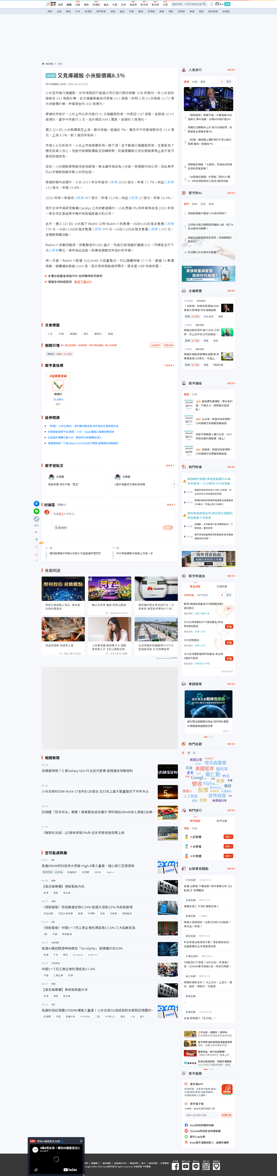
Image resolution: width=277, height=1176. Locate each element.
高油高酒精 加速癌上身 (60, 645)
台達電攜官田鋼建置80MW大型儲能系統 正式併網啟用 (156, 647)
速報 (112, 11)
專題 (192, 11)
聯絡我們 (134, 1163)
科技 (77, 11)
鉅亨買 (144, 4)
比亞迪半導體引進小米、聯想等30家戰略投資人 (75, 437)
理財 (171, 11)
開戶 (229, 608)
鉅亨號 (155, 4)
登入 (222, 4)
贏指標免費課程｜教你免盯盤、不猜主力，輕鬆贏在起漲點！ (214, 405)
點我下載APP (83, 282)
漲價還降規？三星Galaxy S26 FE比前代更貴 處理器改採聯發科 (83, 443)
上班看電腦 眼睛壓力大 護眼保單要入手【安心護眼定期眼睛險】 (109, 647)
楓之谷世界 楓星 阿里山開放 (109, 605)
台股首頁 (155, 345)
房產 (161, 11)
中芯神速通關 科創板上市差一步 (134, 553)
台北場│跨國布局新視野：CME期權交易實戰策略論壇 (214, 421)
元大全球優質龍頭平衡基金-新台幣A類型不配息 (203, 656)
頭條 (49, 11)
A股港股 (49, 63)
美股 (86, 4)
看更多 (169, 465)
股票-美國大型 (202, 613)
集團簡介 (95, 1163)
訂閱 (165, 4)
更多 (229, 81)
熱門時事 (101, 11)
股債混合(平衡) (202, 663)
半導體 (197, 856)
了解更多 (168, 365)
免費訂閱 (226, 1115)
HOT (198, 401)
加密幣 (133, 4)
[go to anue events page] (212, 4)
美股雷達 (201, 301)
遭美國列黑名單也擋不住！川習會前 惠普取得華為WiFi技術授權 (156, 606)
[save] (36, 547)
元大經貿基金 (191, 640)
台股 (77, 4)
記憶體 (197, 837)
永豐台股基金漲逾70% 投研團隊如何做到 (75, 276)
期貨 (140, 11)
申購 (229, 626)
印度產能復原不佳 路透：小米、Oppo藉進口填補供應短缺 (81, 431)
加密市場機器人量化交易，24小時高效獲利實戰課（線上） (214, 436)
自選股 (226, 11)
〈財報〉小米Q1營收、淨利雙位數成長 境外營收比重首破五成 (83, 426)
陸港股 (96, 4)
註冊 (227, 4)
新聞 (69, 4)
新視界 (181, 11)
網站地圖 (153, 1163)
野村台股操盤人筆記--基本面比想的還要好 (63, 606)
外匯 (114, 4)
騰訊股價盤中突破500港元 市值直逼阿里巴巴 (75, 553)
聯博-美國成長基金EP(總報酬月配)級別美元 (203, 606)
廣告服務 (107, 1163)
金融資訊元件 (120, 1163)
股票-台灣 (200, 631)
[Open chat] (36, 555)
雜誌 (201, 11)
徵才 (143, 1163)
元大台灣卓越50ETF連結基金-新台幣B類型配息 (203, 624)
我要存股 (168, 345)
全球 (123, 4)
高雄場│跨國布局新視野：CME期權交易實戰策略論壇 (214, 451)
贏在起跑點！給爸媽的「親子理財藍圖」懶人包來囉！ (92, 345)
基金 (106, 4)
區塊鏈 (151, 11)
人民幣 (113, 182)
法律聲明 (164, 1163)
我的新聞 (213, 11)
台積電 (197, 846)
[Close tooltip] (63, 555)
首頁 (60, 4)
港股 (60, 63)
